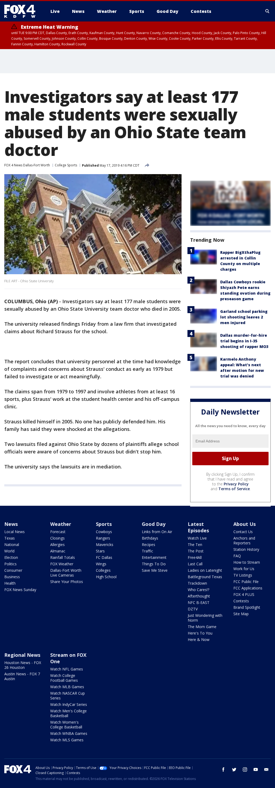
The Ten (195, 544)
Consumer (13, 570)
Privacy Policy (236, 483)
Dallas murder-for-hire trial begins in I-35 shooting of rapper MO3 (244, 341)
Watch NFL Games (66, 669)
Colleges (103, 570)
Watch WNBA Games (68, 733)
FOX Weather (61, 563)
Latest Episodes (198, 527)
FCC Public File (246, 581)
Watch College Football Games (64, 678)
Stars (100, 551)
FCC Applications (247, 588)
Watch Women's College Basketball (66, 725)
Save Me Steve (155, 570)
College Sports (66, 165)
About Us (244, 524)
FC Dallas (104, 557)
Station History (246, 549)
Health (10, 583)
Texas (9, 538)
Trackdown (197, 583)
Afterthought (199, 596)
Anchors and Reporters (244, 540)
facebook (223, 769)
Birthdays (150, 538)
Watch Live (197, 538)
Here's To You (200, 633)
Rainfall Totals (62, 557)
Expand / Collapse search (267, 11)
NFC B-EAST (198, 602)
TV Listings (242, 575)
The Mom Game (202, 626)
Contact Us (243, 531)
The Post (196, 551)
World (9, 551)
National (11, 544)
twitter (234, 769)
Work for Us (243, 568)
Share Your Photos (66, 581)
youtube (255, 769)
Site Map (241, 613)
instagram (245, 769)
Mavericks (104, 544)
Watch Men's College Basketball (68, 713)
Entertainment (154, 557)
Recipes (148, 544)
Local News (14, 531)
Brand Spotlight (246, 607)
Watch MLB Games (67, 686)
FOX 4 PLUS (243, 594)
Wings (101, 563)
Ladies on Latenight (205, 570)
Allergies (57, 544)
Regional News (22, 655)
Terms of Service (234, 488)
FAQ (237, 555)
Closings (57, 538)
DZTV (193, 608)
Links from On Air (157, 531)
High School (106, 576)
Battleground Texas (205, 576)
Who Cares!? (198, 589)
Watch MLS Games (67, 739)
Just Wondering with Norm (205, 618)
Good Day (153, 524)
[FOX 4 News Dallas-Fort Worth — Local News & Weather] (22, 11)
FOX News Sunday (20, 589)
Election (11, 557)
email (266, 769)
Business (12, 576)
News (11, 524)
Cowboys (104, 531)
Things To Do (154, 563)
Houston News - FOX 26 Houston (22, 665)
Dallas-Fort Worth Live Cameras (65, 573)
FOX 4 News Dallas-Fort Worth (27, 165)
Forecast (58, 531)
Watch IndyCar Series (68, 704)
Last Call (195, 563)
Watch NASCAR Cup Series (67, 696)
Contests (241, 600)
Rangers (103, 538)
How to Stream (246, 562)
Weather (60, 524)
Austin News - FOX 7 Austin (22, 676)
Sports (104, 524)
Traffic (147, 551)
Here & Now (198, 639)
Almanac (57, 551)
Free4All (195, 557)
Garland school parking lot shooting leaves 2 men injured (243, 317)
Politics (10, 563)
